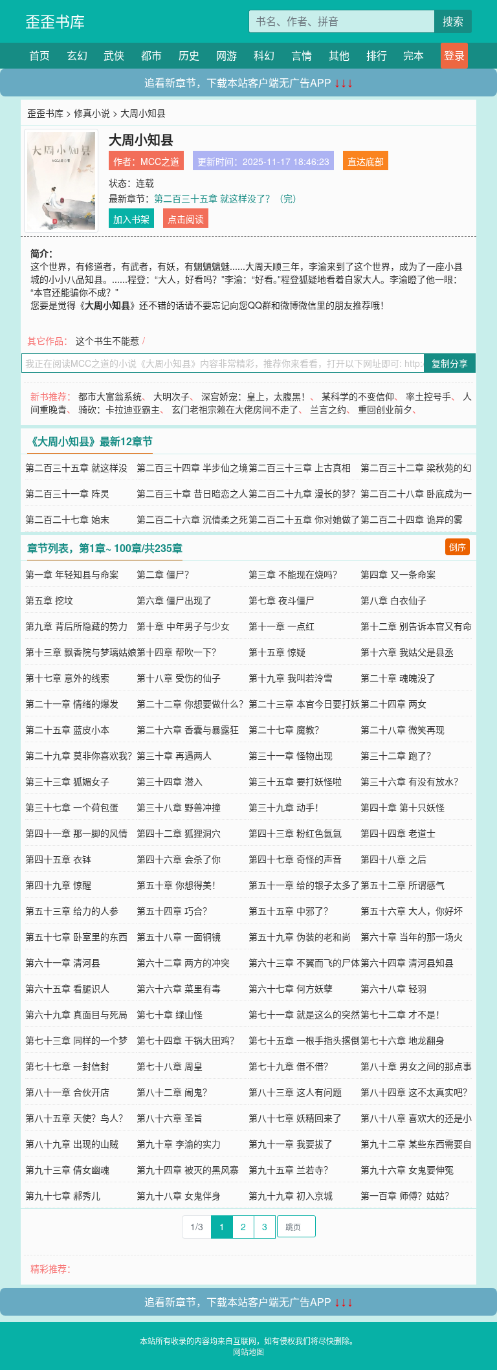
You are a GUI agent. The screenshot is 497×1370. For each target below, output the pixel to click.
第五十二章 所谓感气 (402, 884)
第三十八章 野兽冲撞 (179, 807)
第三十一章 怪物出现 (290, 755)
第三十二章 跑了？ (398, 755)
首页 (39, 55)
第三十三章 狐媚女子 (67, 781)
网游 (226, 55)
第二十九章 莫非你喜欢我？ (81, 755)
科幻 (264, 55)
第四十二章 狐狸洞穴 (179, 832)
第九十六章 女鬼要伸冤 (407, 1169)
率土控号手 (428, 396)
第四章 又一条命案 (398, 574)
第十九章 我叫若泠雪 (290, 677)
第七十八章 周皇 (170, 1065)
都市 (151, 55)
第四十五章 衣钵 (58, 858)
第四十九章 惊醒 (58, 884)
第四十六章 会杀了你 (179, 858)
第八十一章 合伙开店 (67, 1091)
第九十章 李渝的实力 (179, 1143)
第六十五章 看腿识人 (67, 988)
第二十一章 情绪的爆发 (71, 703)
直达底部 (366, 161)
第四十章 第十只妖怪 (402, 807)
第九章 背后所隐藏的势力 (76, 625)
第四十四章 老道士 (398, 832)
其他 (339, 55)
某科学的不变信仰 (358, 396)
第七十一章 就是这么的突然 (304, 1014)
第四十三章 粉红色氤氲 (295, 832)
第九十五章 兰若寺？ (290, 1169)
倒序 (457, 546)
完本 (413, 55)
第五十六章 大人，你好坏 (411, 910)
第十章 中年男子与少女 (183, 625)
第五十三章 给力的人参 (71, 910)
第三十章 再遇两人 (174, 755)
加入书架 (131, 218)
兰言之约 (328, 409)
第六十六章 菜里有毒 (179, 988)
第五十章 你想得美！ (179, 884)
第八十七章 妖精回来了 (295, 1117)
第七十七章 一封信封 (67, 1065)
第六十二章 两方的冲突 (183, 962)
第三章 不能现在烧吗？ (295, 574)
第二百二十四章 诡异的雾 (411, 519)
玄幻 (77, 55)
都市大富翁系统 (110, 396)
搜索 (453, 21)
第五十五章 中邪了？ (290, 910)
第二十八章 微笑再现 (402, 729)
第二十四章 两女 (393, 703)
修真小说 (92, 112)
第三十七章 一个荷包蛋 (71, 807)
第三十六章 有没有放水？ (411, 781)
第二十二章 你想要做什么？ (192, 703)
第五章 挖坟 (49, 599)
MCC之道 (159, 161)
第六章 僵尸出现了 (174, 599)
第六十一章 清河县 (62, 962)
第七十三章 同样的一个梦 (76, 1039)
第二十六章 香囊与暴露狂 (188, 729)
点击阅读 (186, 218)
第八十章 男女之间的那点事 (416, 1065)
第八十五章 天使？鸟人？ (76, 1117)
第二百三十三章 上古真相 (299, 467)
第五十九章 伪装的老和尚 (299, 936)
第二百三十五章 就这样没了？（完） (228, 198)
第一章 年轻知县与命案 (71, 574)
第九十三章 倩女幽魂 (67, 1169)
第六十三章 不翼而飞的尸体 (304, 962)
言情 (301, 55)
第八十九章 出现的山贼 (71, 1143)
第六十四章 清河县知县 (407, 962)
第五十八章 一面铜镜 (179, 936)
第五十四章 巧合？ (174, 910)
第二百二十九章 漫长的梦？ (304, 493)
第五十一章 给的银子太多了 (304, 884)
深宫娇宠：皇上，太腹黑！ (255, 396)
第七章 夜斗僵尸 (281, 599)
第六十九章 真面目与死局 (76, 1014)
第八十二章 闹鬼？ (174, 1091)
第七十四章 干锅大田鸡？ (188, 1039)
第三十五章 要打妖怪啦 (295, 781)
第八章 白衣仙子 (393, 599)
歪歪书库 (55, 21)
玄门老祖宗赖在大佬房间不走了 (234, 409)
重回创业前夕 (385, 409)
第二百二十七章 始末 (67, 519)
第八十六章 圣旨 (170, 1117)
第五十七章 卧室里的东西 (76, 936)
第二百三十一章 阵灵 (67, 493)
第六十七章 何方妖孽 (290, 988)
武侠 (114, 55)
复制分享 (450, 363)
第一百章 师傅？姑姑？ (407, 1195)
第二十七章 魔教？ (286, 729)
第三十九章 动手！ (286, 807)
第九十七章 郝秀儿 (62, 1195)
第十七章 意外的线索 (67, 677)
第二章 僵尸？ (165, 574)
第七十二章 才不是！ (402, 1014)
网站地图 (248, 1351)
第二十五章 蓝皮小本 (67, 729)
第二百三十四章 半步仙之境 (192, 467)
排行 (376, 55)
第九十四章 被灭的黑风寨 (188, 1169)
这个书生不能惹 (107, 340)
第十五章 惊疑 (276, 651)
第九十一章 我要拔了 (290, 1143)
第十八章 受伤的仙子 (179, 677)
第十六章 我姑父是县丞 (407, 651)
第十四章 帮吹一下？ (179, 651)
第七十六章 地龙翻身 (402, 1039)
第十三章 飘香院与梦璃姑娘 (81, 651)
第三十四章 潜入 (170, 781)
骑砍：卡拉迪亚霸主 (119, 409)
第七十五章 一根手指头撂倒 (304, 1039)
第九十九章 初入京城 (290, 1195)
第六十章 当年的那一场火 (411, 936)
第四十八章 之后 (393, 858)
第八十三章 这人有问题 (295, 1091)
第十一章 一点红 (281, 625)
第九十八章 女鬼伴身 (179, 1195)
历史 (189, 55)
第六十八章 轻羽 (393, 988)
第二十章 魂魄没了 (398, 677)
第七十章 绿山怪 (170, 1014)
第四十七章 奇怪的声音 (295, 858)
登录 (454, 55)
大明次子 (171, 396)
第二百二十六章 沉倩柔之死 (192, 519)
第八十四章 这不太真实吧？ (416, 1091)
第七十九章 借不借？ (290, 1065)
